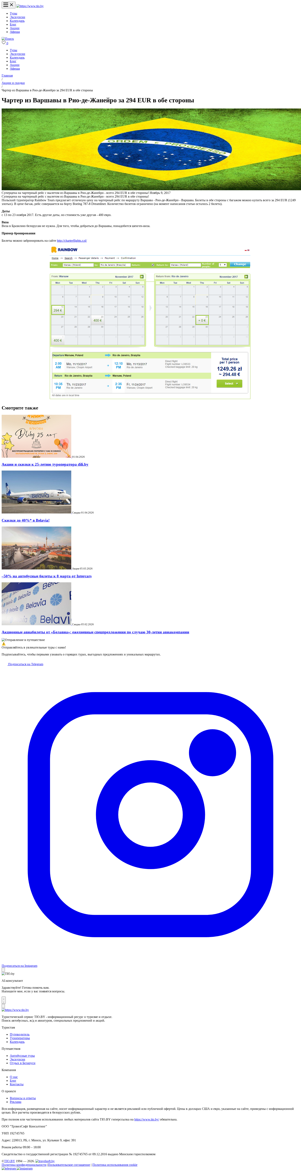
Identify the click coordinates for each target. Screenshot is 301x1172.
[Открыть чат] (4, 1000)
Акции (14, 28)
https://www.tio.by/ (146, 1119)
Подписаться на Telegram (25, 664)
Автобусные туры (22, 1055)
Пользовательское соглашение (69, 1164)
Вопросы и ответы (23, 1098)
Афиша (15, 32)
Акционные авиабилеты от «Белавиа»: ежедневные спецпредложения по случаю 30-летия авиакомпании (95, 632)
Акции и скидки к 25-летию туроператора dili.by (45, 464)
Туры (13, 13)
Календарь (17, 20)
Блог (13, 24)
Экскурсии (17, 17)
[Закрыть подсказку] (3, 970)
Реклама (15, 1102)
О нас (14, 1077)
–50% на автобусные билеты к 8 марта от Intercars (47, 576)
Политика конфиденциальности (24, 1164)
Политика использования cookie (114, 1164)
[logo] (30, 6)
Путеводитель (19, 1034)
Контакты (17, 1084)
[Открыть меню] (9, 5)
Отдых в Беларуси (22, 1063)
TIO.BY (9, 1161)
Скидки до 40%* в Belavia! (26, 520)
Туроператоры (20, 1038)
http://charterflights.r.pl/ (72, 240)
